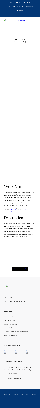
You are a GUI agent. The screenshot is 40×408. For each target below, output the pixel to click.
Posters (13, 209)
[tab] (20, 212)
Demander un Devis (20, 269)
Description (9, 212)
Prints (25, 209)
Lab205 (33, 394)
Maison (16, 42)
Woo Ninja (23, 42)
